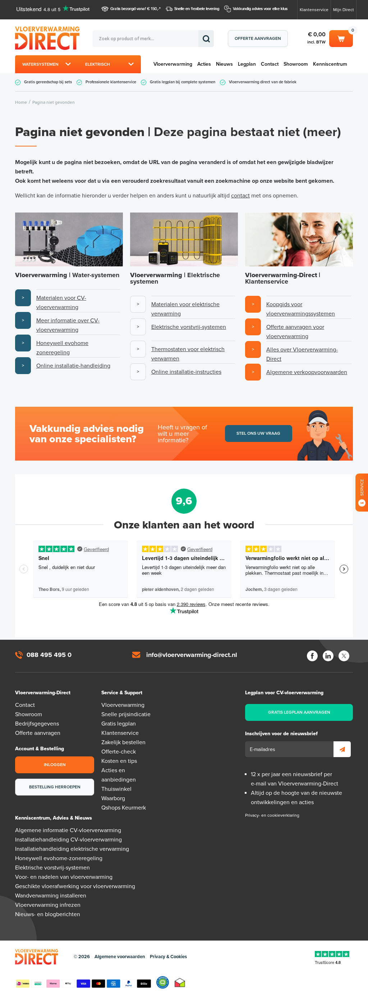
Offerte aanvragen (258, 38)
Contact (270, 64)
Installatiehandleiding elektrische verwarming (72, 849)
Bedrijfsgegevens (37, 723)
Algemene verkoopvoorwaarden (306, 372)
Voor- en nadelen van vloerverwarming (63, 877)
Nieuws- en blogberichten (47, 914)
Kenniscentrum (330, 64)
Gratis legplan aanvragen (299, 712)
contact (240, 195)
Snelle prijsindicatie (126, 714)
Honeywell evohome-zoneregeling (58, 858)
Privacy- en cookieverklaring (272, 815)
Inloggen (55, 764)
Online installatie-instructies (186, 372)
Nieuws (224, 64)
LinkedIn (328, 655)
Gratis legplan (118, 723)
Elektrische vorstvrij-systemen (188, 327)
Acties (204, 64)
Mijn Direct (343, 9)
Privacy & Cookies (168, 957)
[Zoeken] (206, 38)
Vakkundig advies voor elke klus (260, 8)
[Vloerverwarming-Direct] (54, 38)
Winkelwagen (341, 37)
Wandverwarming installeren (50, 895)
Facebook (312, 655)
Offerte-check (118, 751)
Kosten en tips (119, 761)
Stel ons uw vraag (258, 433)
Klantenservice (314, 9)
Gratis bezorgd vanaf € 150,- (134, 8)
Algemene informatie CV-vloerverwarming (68, 830)
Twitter (344, 655)
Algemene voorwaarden (120, 957)
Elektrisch (97, 64)
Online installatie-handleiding (73, 365)
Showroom (296, 64)
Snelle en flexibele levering (196, 8)
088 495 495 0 (49, 655)
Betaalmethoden (83, 982)
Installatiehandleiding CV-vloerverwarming (68, 839)
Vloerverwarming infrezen (47, 905)
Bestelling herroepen (54, 786)
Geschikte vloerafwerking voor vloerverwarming (75, 886)
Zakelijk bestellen (123, 742)
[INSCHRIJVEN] (342, 749)
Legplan (247, 64)
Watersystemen (40, 64)
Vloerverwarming (172, 64)
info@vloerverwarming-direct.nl (191, 655)
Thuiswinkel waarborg (180, 982)
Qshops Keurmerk (123, 807)
